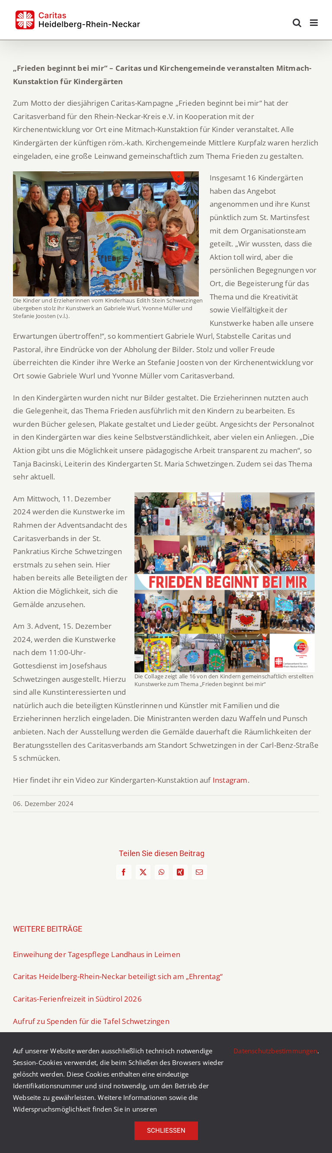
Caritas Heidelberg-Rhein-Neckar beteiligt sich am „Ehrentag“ (118, 976)
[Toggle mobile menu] (314, 22)
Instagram (230, 780)
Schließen (166, 1130)
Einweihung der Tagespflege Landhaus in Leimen (96, 954)
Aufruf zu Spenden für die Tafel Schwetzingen (91, 1021)
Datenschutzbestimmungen (275, 1050)
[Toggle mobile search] (297, 22)
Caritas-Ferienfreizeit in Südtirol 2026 (77, 999)
